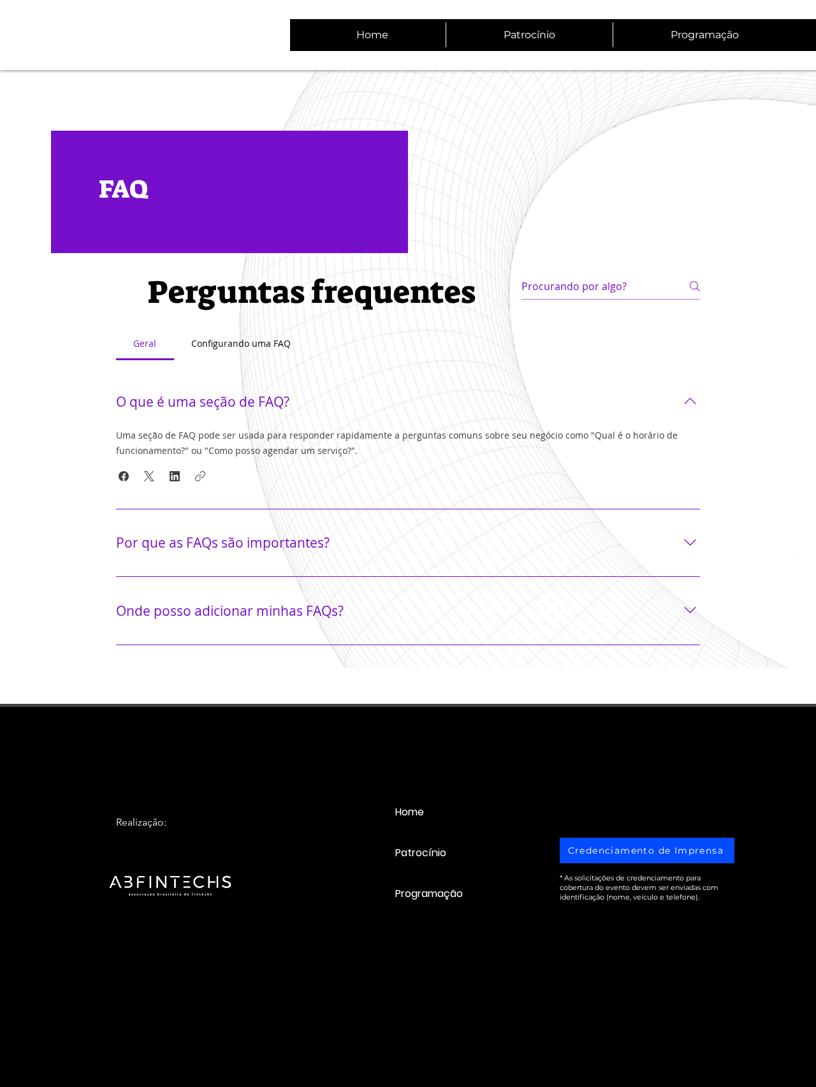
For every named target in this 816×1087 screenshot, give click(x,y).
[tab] (145, 343)
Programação (429, 893)
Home (409, 812)
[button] (123, 476)
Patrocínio (420, 852)
